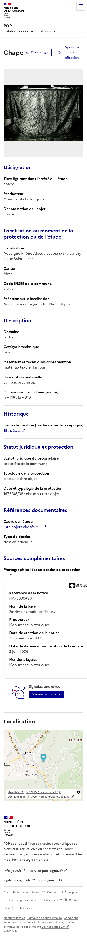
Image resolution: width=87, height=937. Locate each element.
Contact (52, 892)
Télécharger (40, 52)
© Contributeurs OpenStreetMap (50, 796)
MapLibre (13, 792)
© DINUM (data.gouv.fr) (40, 792)
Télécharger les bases (22, 900)
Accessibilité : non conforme (22, 892)
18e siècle (12, 430)
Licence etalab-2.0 (53, 927)
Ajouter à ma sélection (72, 52)
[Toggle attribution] (78, 792)
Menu (80, 6)
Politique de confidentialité (44, 918)
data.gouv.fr (48, 880)
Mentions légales (14, 918)
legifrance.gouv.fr (17, 880)
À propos (71, 892)
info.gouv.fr (12, 870)
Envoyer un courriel (46, 694)
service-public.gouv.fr (46, 870)
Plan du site (26, 908)
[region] (43, 765)
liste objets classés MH (22, 526)
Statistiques (50, 900)
